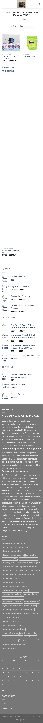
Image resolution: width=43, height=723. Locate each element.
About (6, 716)
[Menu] (3, 4)
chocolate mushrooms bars (12, 551)
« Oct (4, 690)
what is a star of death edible (12, 637)
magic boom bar (8, 590)
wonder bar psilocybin (10, 649)
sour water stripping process (12, 613)
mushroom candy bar (31, 602)
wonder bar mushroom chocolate (14, 645)
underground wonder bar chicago (14, 629)
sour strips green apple (10, 610)
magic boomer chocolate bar (12, 602)
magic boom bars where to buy (13, 598)
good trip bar (24, 570)
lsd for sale (24, 586)
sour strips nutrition (27, 610)
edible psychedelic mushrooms (26, 567)
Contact (31, 716)
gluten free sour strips (10, 570)
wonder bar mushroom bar (29, 641)
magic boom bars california (12, 594)
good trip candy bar (9, 574)
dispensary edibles (9, 563)
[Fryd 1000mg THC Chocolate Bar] (11, 43)
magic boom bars (22, 590)
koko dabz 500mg (29, 56)
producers (13, 506)
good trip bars (35, 570)
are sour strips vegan (10, 547)
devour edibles (31, 555)
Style (4, 704)
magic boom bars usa (30, 594)
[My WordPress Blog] (21, 4)
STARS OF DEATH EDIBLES (13, 617)
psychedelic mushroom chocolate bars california (19, 606)
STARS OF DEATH (31, 613)
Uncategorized (8, 708)
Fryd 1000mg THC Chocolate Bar (9, 57)
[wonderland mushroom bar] (11, 156)
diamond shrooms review (28, 559)
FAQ (38, 716)
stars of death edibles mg (11, 621)
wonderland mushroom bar (10, 252)
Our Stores (15, 716)
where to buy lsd (30, 637)
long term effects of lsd (11, 586)
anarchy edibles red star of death (14, 543)
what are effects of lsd (10, 633)
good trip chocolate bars (26, 574)
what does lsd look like (28, 633)
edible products (8, 567)
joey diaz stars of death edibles (13, 582)
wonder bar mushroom (10, 641)
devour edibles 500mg (10, 559)
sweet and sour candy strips (12, 625)
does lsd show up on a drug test (29, 563)
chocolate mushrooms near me (13, 555)
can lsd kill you (24, 547)
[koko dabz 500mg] (32, 43)
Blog (24, 716)
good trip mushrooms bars (12, 578)
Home (8, 13)
